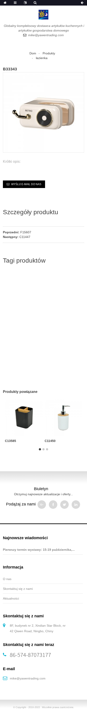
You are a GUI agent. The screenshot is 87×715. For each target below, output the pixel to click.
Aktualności (11, 598)
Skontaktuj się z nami (18, 588)
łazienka (42, 58)
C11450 (50, 441)
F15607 (25, 232)
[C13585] (23, 416)
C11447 (24, 237)
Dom (32, 53)
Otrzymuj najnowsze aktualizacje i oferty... (43, 494)
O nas (7, 579)
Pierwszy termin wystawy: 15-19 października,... (39, 549)
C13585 (10, 441)
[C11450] (63, 416)
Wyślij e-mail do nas (26, 184)
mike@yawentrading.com (28, 678)
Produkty (49, 53)
